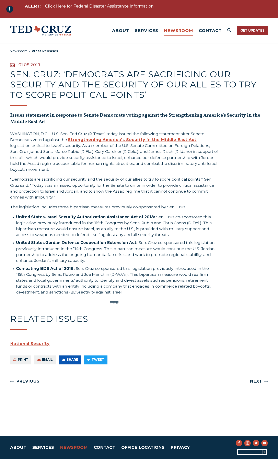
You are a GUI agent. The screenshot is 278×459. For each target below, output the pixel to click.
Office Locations (142, 447)
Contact (210, 30)
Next (256, 381)
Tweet (98, 360)
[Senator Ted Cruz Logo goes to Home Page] (40, 30)
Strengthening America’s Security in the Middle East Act (132, 139)
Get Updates (252, 30)
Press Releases (45, 51)
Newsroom (178, 30)
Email (47, 360)
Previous (27, 381)
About (120, 30)
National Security (30, 343)
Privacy (180, 447)
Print (23, 360)
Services (146, 30)
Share (72, 360)
